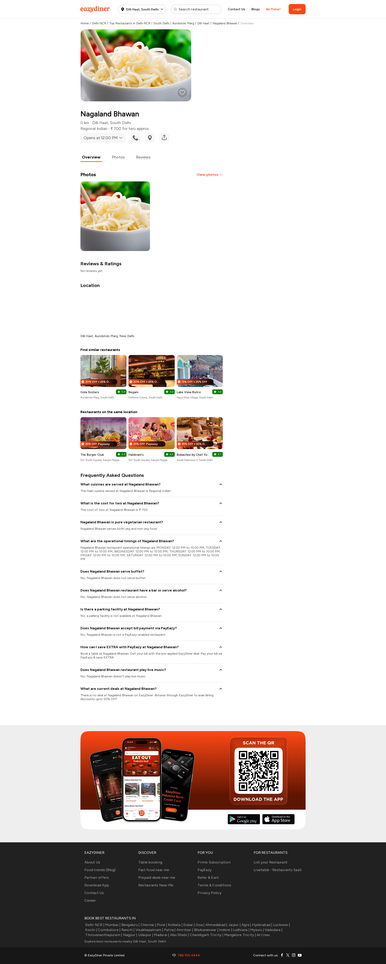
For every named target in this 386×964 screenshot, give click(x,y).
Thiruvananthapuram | (103, 935)
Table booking (150, 862)
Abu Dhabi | (179, 935)
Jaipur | (234, 925)
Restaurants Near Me (155, 885)
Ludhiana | (241, 930)
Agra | (246, 925)
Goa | (200, 925)
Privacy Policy (209, 893)
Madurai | (161, 935)
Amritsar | (185, 930)
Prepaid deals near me (156, 877)
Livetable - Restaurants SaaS (278, 870)
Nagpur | (130, 935)
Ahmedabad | (216, 925)
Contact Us (236, 9)
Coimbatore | (109, 930)
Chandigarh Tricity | (206, 935)
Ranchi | (127, 930)
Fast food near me (153, 870)
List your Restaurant (270, 862)
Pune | (162, 925)
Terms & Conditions (214, 885)
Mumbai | (112, 925)
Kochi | (91, 930)
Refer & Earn (208, 877)
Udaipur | (145, 935)
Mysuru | (257, 930)
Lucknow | (281, 925)
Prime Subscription (214, 862)
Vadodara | (273, 930)
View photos (207, 174)
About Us (92, 862)
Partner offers (96, 877)
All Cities (263, 935)
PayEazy (204, 870)
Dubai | (189, 925)
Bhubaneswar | (206, 930)
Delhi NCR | (94, 925)
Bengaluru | (130, 925)
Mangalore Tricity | (240, 935)
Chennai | (148, 925)
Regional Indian (93, 128)
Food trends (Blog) (100, 870)
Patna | (170, 930)
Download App (96, 885)
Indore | (225, 930)
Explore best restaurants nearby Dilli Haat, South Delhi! (125, 941)
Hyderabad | (262, 925)
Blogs (256, 9)
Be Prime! (273, 9)
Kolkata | (175, 925)
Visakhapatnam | (149, 930)
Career (90, 900)
